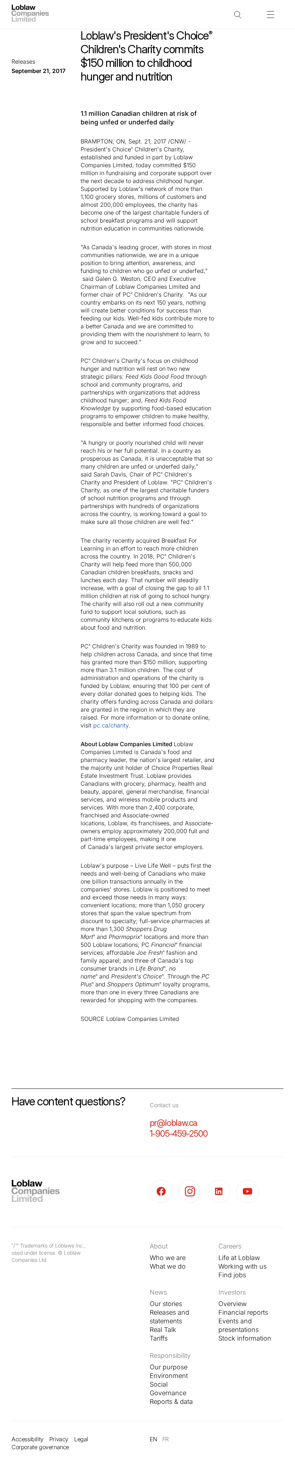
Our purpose (168, 1367)
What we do (168, 1266)
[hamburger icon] (270, 14)
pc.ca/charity (111, 725)
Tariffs (159, 1338)
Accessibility (28, 1439)
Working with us (242, 1266)
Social (159, 1384)
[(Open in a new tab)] (164, 1191)
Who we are (168, 1257)
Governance (168, 1393)
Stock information (244, 1338)
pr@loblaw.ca (174, 1123)
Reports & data (171, 1401)
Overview (232, 1303)
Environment (169, 1375)
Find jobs (232, 1275)
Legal (81, 1439)
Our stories (166, 1303)
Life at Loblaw (239, 1257)
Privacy (58, 1439)
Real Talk (163, 1329)
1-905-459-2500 (179, 1133)
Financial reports (243, 1312)
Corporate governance (40, 1447)
